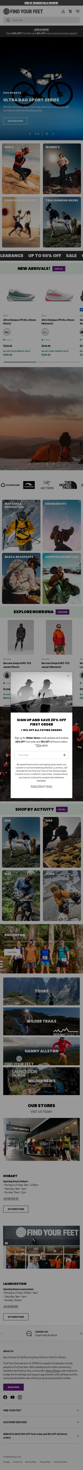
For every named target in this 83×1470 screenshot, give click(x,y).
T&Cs (39, 745)
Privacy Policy (37, 786)
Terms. (49, 786)
